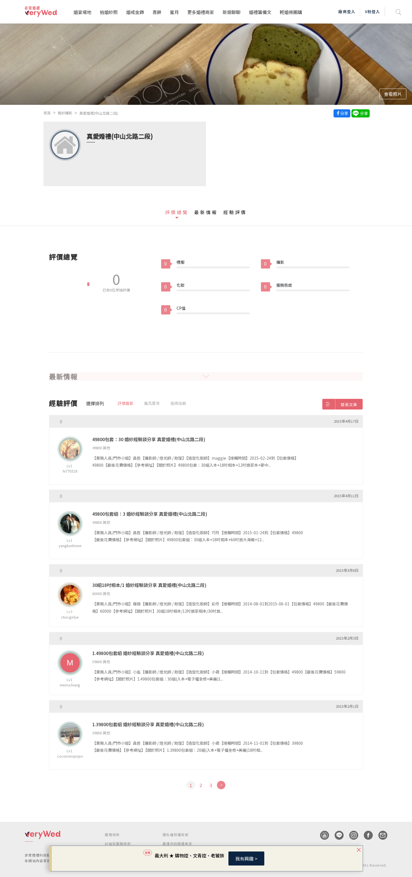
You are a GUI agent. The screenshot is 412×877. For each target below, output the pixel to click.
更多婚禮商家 (200, 12)
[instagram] (351, 835)
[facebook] (365, 835)
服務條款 (112, 834)
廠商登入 (346, 11)
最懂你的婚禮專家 (177, 843)
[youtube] (321, 835)
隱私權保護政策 (175, 834)
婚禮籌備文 (260, 12)
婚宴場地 (82, 12)
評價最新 (125, 403)
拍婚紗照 (109, 12)
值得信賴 (178, 403)
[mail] (380, 835)
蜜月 (174, 12)
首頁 (47, 112)
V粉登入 (372, 11)
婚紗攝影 (65, 112)
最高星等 (152, 403)
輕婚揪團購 (291, 12)
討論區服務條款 (118, 843)
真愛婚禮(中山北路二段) (98, 113)
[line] (336, 835)
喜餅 (156, 12)
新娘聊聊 (231, 12)
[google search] (398, 11)
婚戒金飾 (135, 12)
